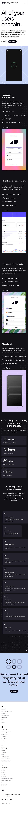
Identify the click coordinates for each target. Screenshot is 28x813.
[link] (10, 2)
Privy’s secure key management (11, 31)
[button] (6, 761)
